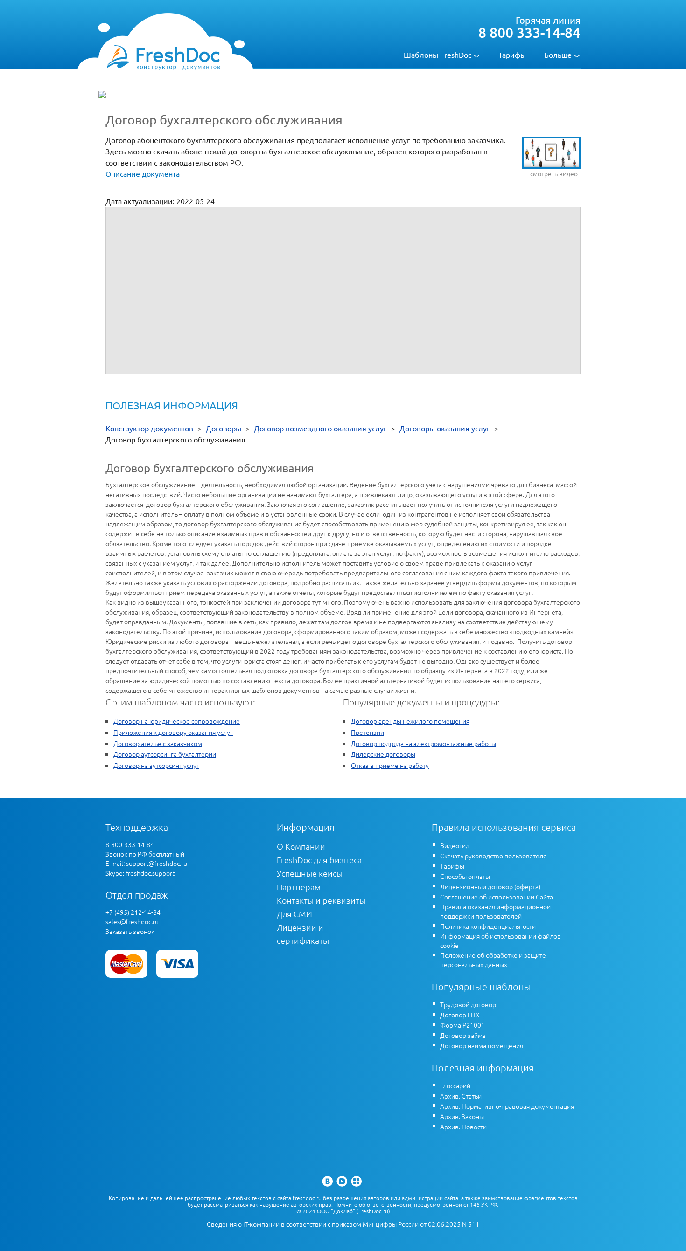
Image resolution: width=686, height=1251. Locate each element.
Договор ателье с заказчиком (157, 743)
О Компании (301, 846)
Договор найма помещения (481, 1045)
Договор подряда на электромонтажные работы (423, 743)
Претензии (367, 732)
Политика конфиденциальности (488, 926)
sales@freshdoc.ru (132, 921)
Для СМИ (294, 913)
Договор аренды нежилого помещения (410, 721)
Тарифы (512, 54)
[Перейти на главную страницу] (163, 57)
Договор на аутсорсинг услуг (156, 765)
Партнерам (299, 886)
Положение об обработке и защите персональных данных (493, 959)
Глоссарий (455, 1085)
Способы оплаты (465, 876)
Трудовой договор (468, 1004)
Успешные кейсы (310, 873)
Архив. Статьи (461, 1095)
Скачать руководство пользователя (493, 855)
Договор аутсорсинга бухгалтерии (164, 754)
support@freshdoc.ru (156, 863)
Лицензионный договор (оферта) (490, 886)
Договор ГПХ (460, 1014)
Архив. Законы (462, 1116)
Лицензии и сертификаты (303, 934)
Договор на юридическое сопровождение (176, 721)
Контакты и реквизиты (321, 900)
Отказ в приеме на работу (390, 765)
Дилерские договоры (383, 754)
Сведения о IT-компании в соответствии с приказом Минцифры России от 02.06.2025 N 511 (343, 1224)
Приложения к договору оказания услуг (173, 732)
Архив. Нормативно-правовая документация (507, 1106)
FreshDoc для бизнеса (319, 859)
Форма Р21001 (462, 1025)
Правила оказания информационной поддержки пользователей (495, 911)
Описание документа (142, 173)
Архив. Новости (463, 1126)
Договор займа (463, 1035)
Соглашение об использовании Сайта (496, 896)
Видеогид (454, 845)
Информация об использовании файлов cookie (500, 940)
